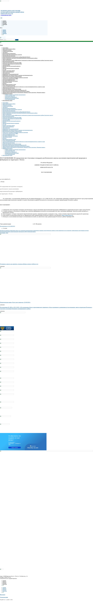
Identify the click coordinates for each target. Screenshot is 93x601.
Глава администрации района (9, 48)
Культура (4, 83)
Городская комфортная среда (9, 79)
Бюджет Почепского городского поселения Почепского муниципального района (20, 58)
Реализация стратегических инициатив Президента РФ (14, 90)
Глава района (5, 47)
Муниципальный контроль (8, 61)
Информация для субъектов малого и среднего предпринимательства (18, 75)
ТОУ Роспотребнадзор (10, 99)
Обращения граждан (7, 50)
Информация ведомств (7, 93)
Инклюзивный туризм (7, 100)
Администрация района (8, 51)
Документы (5, 52)
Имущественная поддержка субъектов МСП (12, 76)
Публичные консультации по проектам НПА (12, 63)
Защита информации (7, 59)
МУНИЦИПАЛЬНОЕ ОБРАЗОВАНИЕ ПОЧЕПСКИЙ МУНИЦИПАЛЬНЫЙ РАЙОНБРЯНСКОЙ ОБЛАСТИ (12, 12)
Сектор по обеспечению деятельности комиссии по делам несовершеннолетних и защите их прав (24, 86)
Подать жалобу (14, 447)
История (4, 23)
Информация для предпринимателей (10, 74)
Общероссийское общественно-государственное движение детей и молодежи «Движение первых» (24, 92)
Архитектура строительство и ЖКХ (10, 78)
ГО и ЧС (4, 69)
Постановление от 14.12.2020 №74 (7, 226)
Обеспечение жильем (7, 82)
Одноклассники (4, 597)
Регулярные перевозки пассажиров (10, 81)
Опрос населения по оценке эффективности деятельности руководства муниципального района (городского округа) (28, 60)
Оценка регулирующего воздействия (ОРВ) (12, 62)
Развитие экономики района (9, 70)
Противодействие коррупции (9, 55)
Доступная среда (6, 73)
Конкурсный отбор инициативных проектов (12, 54)
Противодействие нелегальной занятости (11, 66)
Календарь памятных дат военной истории (12, 89)
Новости (5, 22)
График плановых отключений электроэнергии (15, 94)
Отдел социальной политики (9, 85)
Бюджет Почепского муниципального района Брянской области (16, 56)
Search (1, 39)
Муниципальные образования (9, 53)
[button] (24, 27)
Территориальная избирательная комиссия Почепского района (16, 91)
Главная (4, 20)
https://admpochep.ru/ (67, 215)
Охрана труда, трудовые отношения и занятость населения (15, 77)
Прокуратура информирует (11, 97)
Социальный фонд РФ (10, 95)
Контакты (5, 24)
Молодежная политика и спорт (9, 84)
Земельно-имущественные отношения (11, 68)
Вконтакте (2, 594)
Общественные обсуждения (9, 87)
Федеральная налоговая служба (12, 98)
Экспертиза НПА (6, 65)
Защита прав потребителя (8, 71)
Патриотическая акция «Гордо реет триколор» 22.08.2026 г (15, 302)
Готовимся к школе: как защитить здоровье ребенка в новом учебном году (19, 264)
